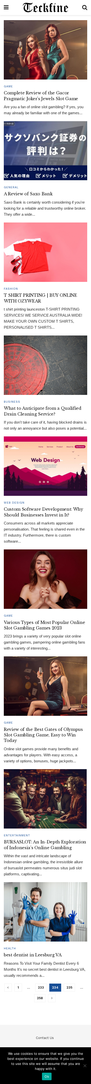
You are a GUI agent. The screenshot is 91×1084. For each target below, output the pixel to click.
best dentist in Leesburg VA (32, 954)
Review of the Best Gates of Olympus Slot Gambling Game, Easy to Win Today (43, 735)
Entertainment (17, 835)
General (11, 187)
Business (12, 401)
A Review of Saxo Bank (28, 193)
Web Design (14, 502)
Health (10, 948)
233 (41, 987)
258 (40, 998)
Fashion (11, 288)
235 (69, 987)
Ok (46, 1076)
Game (8, 86)
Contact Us (45, 1038)
